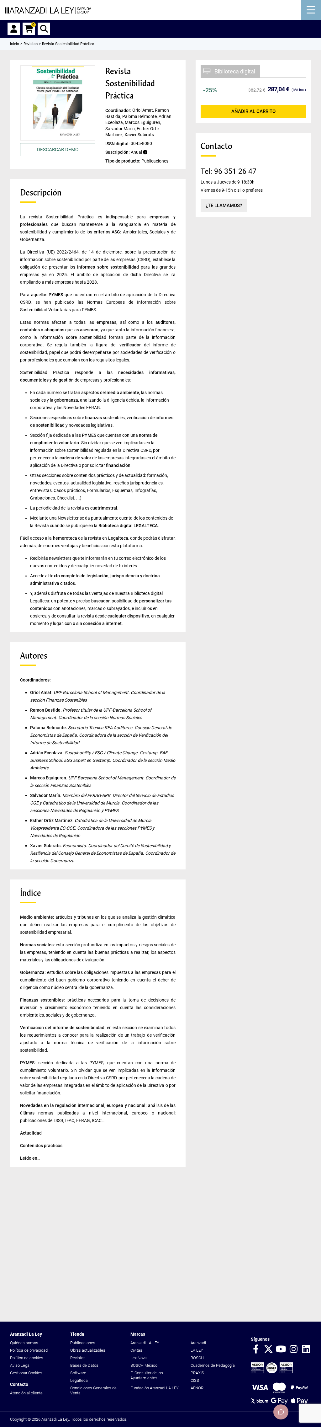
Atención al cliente (26, 1393)
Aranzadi (198, 1342)
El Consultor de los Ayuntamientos (146, 1375)
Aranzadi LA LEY (144, 1342)
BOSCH (197, 1357)
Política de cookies (26, 1357)
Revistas (78, 1357)
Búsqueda (44, 29)
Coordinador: (118, 110)
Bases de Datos (84, 1365)
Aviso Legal (20, 1365)
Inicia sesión (14, 29)
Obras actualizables (87, 1350)
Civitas (136, 1350)
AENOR (197, 1388)
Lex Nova (138, 1357)
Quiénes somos (24, 1342)
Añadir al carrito (253, 111)
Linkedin (306, 1349)
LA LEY (197, 1350)
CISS (195, 1380)
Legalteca (79, 1380)
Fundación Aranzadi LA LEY (154, 1388)
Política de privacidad (29, 1350)
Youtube (281, 1349)
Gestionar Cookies (26, 1373)
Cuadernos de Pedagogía (213, 1365)
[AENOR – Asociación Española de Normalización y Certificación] (272, 1372)
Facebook (256, 1349)
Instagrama (293, 1349)
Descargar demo (57, 149)
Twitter (268, 1349)
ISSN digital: (118, 143)
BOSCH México (143, 1365)
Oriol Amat (40, 692)
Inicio (14, 44)
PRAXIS (197, 1373)
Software (78, 1373)
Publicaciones (82, 1342)
